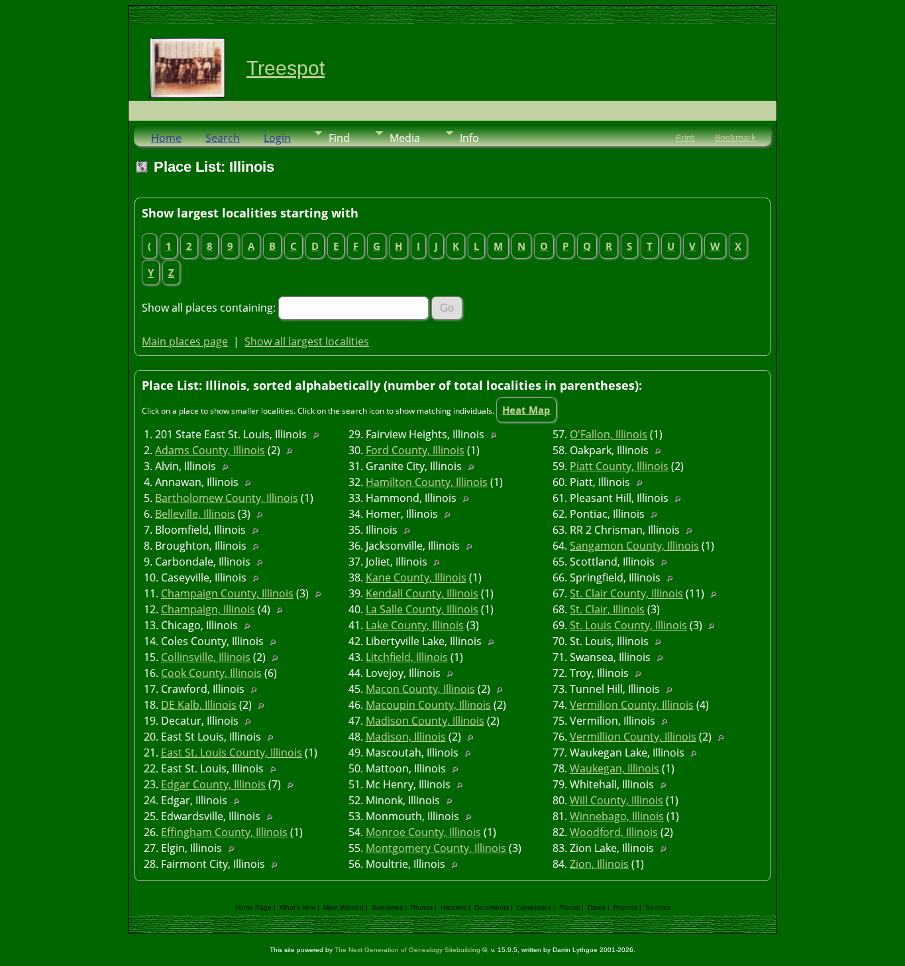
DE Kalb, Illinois (199, 704)
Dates (597, 907)
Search (222, 138)
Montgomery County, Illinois (436, 848)
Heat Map (526, 409)
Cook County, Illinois (211, 673)
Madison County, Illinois (425, 720)
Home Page (253, 907)
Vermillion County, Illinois (633, 736)
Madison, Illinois (406, 736)
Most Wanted (343, 907)
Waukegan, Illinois (614, 768)
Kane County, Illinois (416, 577)
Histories (453, 907)
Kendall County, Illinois (422, 593)
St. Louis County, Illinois (628, 625)
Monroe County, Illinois (423, 832)
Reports (625, 907)
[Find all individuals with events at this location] (319, 434)
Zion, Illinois (599, 864)
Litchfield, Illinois (407, 657)
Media (405, 138)
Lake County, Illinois (415, 625)
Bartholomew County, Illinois (226, 498)
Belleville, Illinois (195, 514)
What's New (297, 907)
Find (339, 138)
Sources (657, 907)
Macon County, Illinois (420, 689)
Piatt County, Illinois (619, 466)
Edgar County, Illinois (213, 784)
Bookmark (735, 137)
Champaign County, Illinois (227, 593)
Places (569, 907)
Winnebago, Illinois (617, 816)
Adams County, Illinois (210, 450)
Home (166, 138)
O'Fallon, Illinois (608, 434)
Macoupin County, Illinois (428, 704)
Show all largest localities (306, 341)
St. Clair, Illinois (607, 609)
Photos (422, 907)
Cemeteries (534, 907)
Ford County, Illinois (415, 450)
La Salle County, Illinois (422, 609)
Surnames (387, 907)
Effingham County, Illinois (224, 832)
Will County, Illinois (616, 800)
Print (685, 137)
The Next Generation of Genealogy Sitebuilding (407, 949)
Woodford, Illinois (614, 832)
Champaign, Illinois (208, 609)
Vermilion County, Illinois (632, 704)
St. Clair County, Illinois (626, 593)
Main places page (185, 341)
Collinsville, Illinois (205, 657)
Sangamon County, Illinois (634, 545)
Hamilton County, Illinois (427, 482)
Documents (491, 907)
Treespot (285, 68)
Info (469, 138)
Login (277, 138)
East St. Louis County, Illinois (231, 752)
